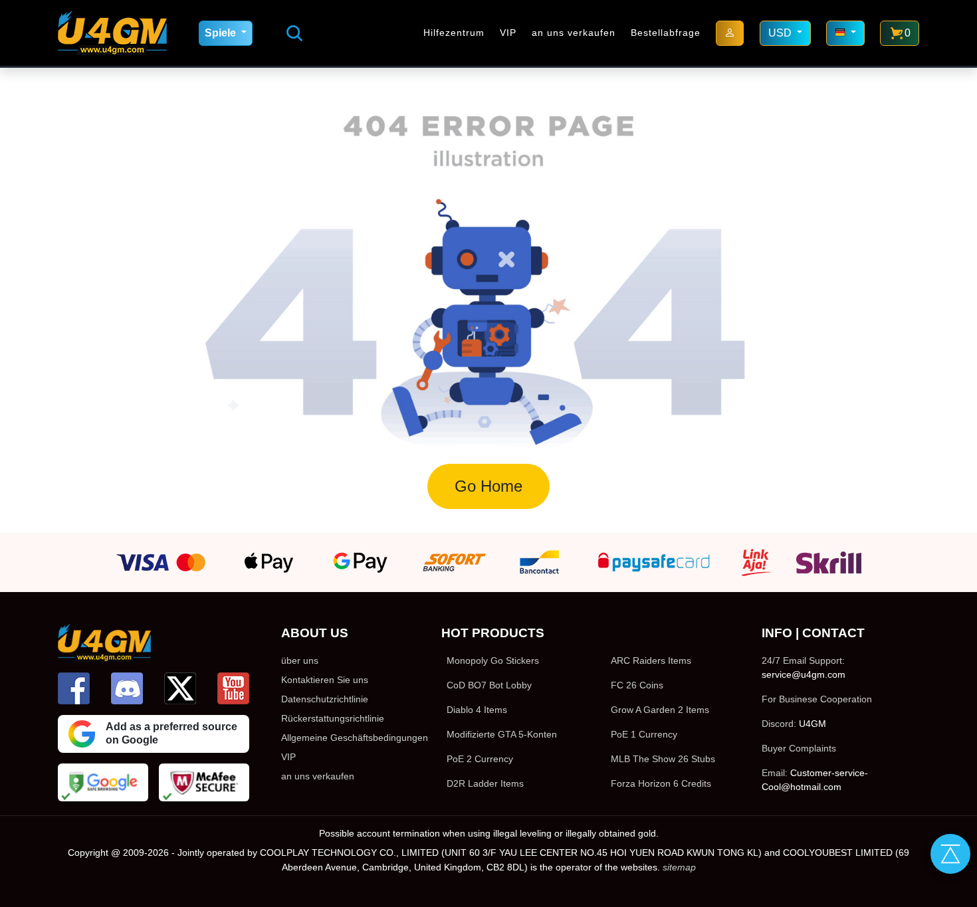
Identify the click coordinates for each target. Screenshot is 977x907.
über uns (299, 660)
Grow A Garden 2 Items (660, 709)
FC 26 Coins (637, 685)
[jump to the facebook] (74, 688)
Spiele (222, 33)
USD (781, 33)
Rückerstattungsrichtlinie (332, 718)
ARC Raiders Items (651, 660)
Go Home (488, 486)
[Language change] (845, 33)
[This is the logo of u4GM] (112, 33)
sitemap (679, 867)
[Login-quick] (730, 33)
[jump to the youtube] (233, 688)
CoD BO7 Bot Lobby (489, 685)
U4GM (812, 723)
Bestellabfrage (666, 32)
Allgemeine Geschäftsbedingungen (354, 737)
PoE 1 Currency (644, 734)
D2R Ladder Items (485, 783)
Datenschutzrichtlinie (324, 699)
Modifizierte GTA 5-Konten (502, 734)
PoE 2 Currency (480, 759)
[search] (294, 33)
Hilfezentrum (454, 32)
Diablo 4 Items (477, 709)
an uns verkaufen (573, 32)
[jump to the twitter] (180, 688)
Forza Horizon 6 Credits (661, 783)
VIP (508, 32)
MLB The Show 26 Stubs (663, 759)
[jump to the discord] (127, 688)
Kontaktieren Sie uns (324, 679)
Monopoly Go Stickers (493, 660)
